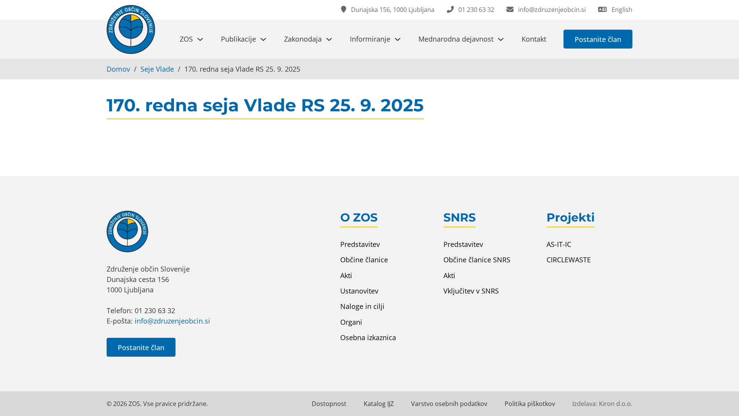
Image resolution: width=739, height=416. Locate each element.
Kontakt (534, 39)
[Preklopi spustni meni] (200, 39)
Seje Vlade (157, 69)
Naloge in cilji (362, 306)
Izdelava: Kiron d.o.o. (602, 403)
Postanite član (598, 39)
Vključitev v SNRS (471, 290)
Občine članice (364, 259)
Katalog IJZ (379, 403)
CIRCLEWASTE (569, 259)
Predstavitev (360, 244)
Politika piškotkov (530, 403)
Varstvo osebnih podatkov (449, 403)
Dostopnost (329, 403)
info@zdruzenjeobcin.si (172, 320)
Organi (351, 322)
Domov (118, 69)
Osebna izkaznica (368, 337)
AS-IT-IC (559, 244)
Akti (346, 275)
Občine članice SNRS (476, 259)
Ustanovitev (359, 290)
